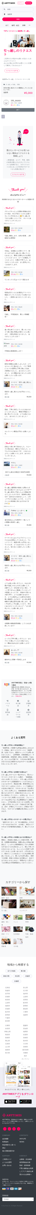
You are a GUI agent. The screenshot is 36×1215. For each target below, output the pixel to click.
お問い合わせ (7, 1165)
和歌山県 (7, 1031)
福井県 (25, 993)
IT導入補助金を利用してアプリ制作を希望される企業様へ (26, 1171)
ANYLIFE (22, 1139)
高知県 (25, 1028)
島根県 (7, 1037)
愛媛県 (25, 1025)
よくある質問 (7, 1162)
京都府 (16, 981)
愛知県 (25, 1009)
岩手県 (7, 993)
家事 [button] (23, 25)
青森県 (7, 990)
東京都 (23, 971)
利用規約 (5, 1142)
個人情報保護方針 (8, 1151)
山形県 (7, 1003)
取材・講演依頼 (24, 1165)
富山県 (25, 987)
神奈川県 (6, 976)
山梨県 (25, 996)
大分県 (25, 1044)
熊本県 (25, 1040)
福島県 (7, 1006)
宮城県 (7, 996)
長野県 (25, 999)
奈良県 (7, 1028)
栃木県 (7, 1012)
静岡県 (25, 1006)
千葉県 (7, 1018)
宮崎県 (25, 1047)
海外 (25, 1056)
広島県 (7, 1044)
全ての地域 (11, 971)
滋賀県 (25, 1015)
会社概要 (5, 1139)
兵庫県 (7, 1025)
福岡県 (25, 1031)
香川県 (7, 1053)
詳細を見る (19, 696)
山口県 (7, 1047)
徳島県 (7, 1050)
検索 (18, 19)
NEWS (21, 1142)
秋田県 (7, 999)
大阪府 (27, 976)
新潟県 (7, 1021)
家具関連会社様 (24, 1162)
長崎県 (25, 1037)
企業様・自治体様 (25, 1159)
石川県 (25, 990)
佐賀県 (25, 1034)
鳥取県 (7, 1034)
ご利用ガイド (7, 1159)
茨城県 (7, 1009)
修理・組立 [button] (15, 25)
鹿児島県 (25, 1050)
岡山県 (7, 1040)
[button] (7, 703)
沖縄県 (25, 1053)
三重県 (25, 1012)
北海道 (7, 987)
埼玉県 (17, 976)
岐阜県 (25, 1003)
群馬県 (7, 1015)
